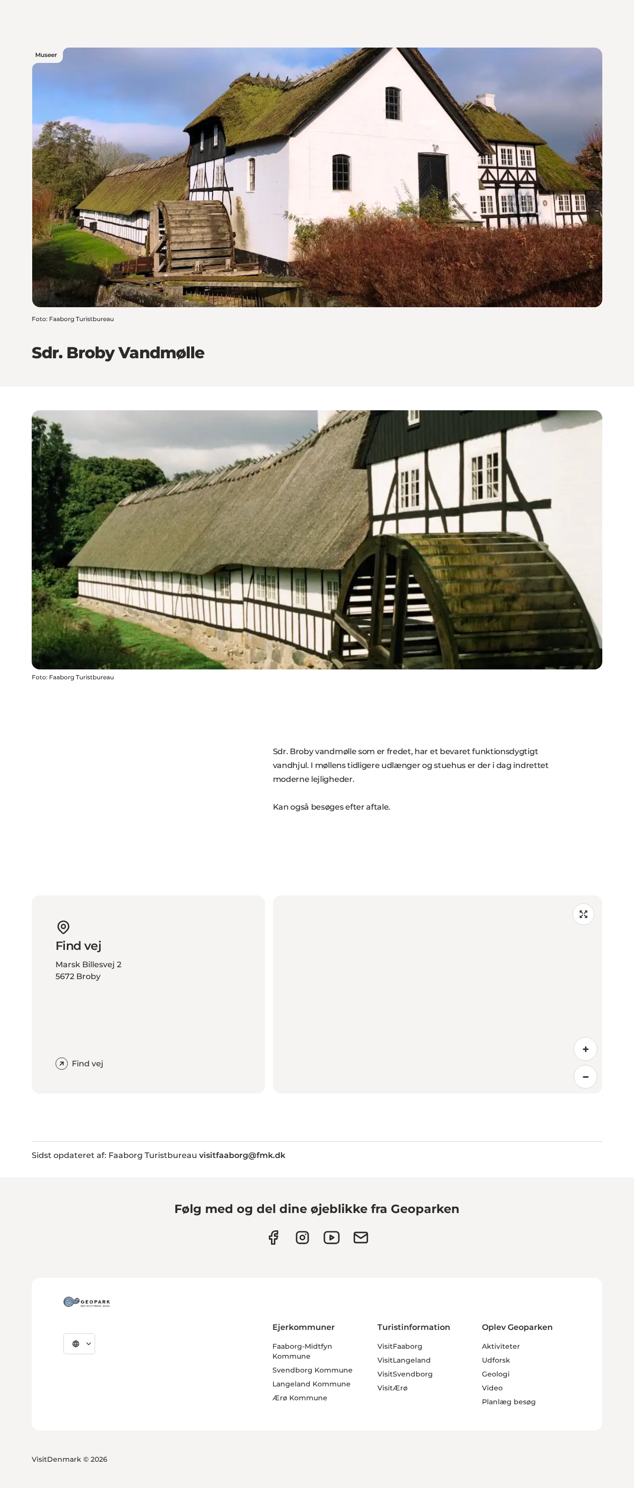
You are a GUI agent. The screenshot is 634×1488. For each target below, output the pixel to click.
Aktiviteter (501, 1346)
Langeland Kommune (311, 1383)
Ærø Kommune (299, 1397)
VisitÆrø (392, 1387)
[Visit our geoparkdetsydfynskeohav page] (273, 1237)
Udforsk (496, 1360)
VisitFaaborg (400, 1346)
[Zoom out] (585, 1077)
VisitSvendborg (405, 1374)
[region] (437, 994)
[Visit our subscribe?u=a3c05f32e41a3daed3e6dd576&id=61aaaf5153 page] (361, 1237)
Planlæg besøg (509, 1401)
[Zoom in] (585, 1049)
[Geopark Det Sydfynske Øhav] (86, 1302)
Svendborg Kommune (312, 1370)
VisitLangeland (404, 1360)
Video (492, 1387)
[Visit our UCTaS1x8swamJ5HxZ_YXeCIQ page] (331, 1237)
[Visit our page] (302, 1237)
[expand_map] (583, 914)
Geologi (496, 1374)
